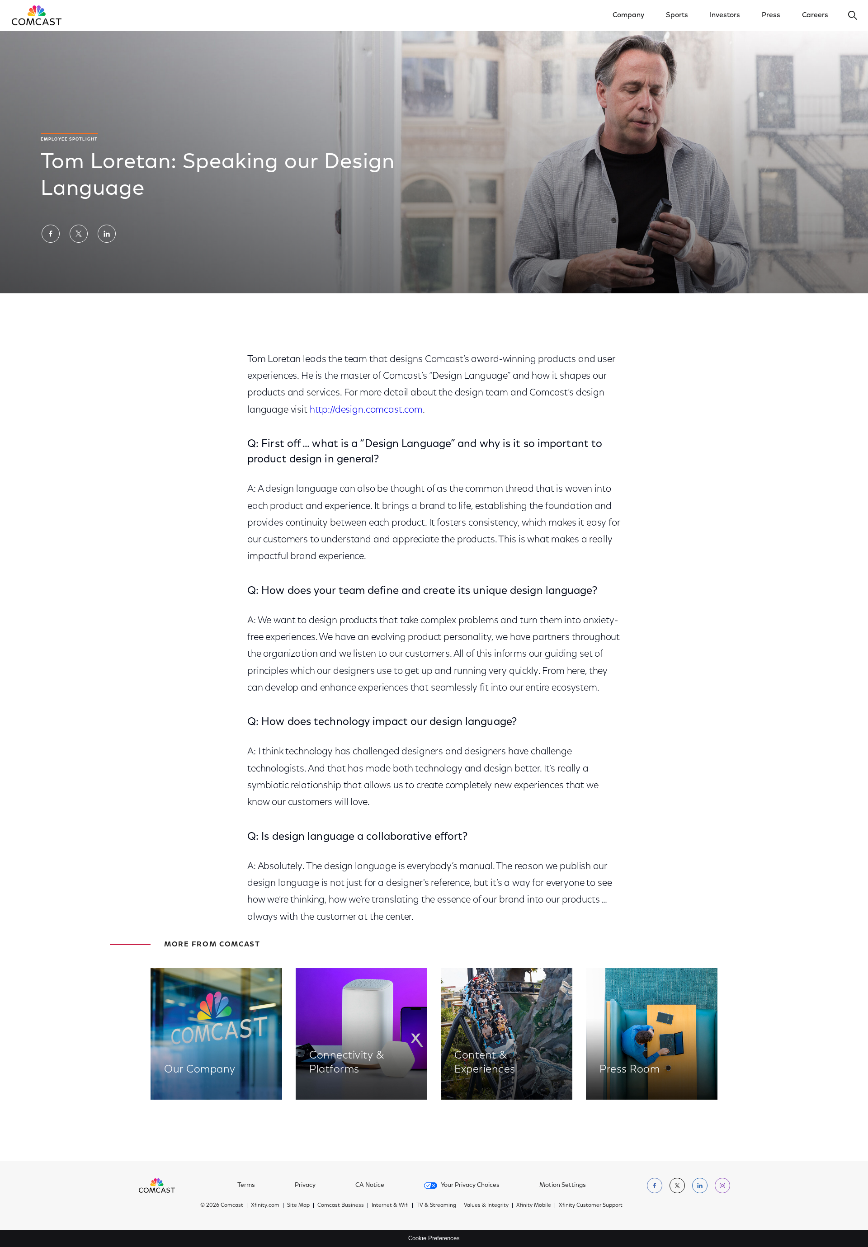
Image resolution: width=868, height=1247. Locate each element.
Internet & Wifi (390, 1205)
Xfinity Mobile (533, 1205)
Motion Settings (562, 1185)
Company (628, 15)
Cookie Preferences (434, 1238)
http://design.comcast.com (366, 410)
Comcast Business (340, 1205)
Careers (815, 15)
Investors (725, 15)
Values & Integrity (486, 1205)
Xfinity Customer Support (591, 1205)
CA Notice (369, 1185)
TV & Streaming (436, 1205)
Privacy (305, 1185)
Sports (677, 15)
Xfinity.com (265, 1205)
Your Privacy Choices (470, 1185)
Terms (246, 1185)
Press (771, 15)
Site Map (298, 1205)
